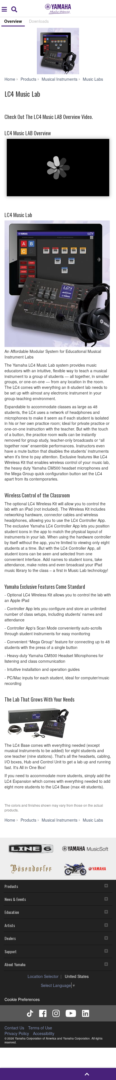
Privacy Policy (17, 1033)
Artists (10, 925)
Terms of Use (40, 1028)
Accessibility (43, 1033)
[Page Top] (87, 1074)
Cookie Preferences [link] (22, 999)
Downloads (39, 21)
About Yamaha (15, 964)
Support (11, 951)
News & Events (15, 899)
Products (11, 886)
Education (12, 912)
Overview (13, 21)
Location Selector (43, 976)
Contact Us (14, 1028)
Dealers (10, 938)
